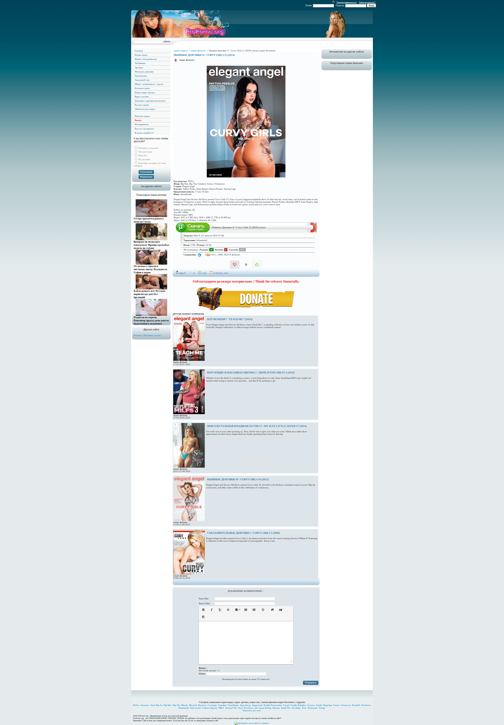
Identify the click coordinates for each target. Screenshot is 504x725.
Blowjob (193, 705)
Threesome (312, 708)
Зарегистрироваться (346, 2)
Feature (311, 705)
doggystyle (257, 705)
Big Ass (159, 705)
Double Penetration (273, 705)
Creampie (212, 705)
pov (256, 708)
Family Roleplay (298, 705)
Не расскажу (144, 159)
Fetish (319, 705)
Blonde (184, 705)
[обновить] (201, 240)
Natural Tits (231, 708)
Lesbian (205, 708)
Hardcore (366, 705)
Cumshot (222, 705)
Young (322, 708)
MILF (221, 708)
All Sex (136, 705)
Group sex (346, 705)
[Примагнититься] (312, 231)
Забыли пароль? (367, 2)
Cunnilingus (233, 705)
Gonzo (336, 705)
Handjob (356, 705)
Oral (240, 708)
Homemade (183, 708)
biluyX (182, 273)
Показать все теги (252, 710)
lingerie (213, 708)
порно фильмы (186, 60)
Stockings (296, 708)
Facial (286, 705)
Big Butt (168, 705)
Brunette (202, 705)
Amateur (145, 705)
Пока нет (142, 155)
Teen (304, 708)
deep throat (245, 705)
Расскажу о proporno (148, 148)
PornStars (248, 708)
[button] (203, 609)
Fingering (327, 705)
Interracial (195, 708)
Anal (152, 705)
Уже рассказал (145, 152)
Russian (276, 708)
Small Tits (285, 708)
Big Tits (176, 705)
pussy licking (265, 708)
